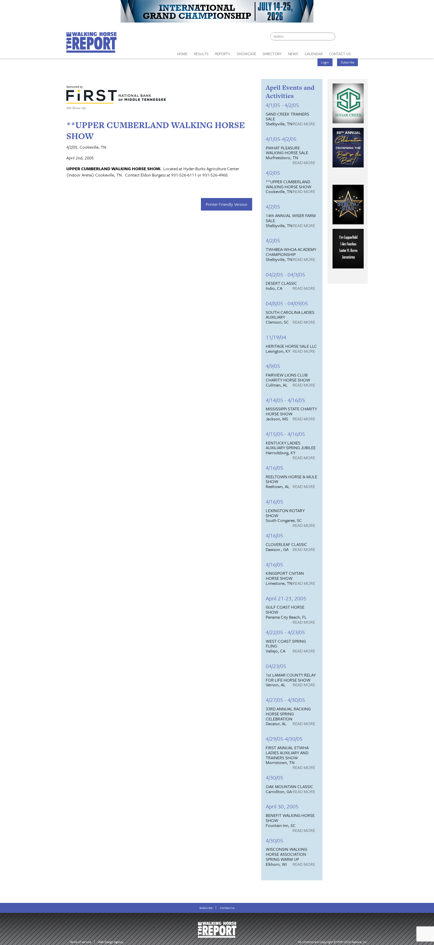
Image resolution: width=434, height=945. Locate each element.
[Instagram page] (361, 38)
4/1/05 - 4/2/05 (282, 105)
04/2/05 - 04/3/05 (285, 274)
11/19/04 (276, 337)
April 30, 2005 (282, 806)
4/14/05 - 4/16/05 (285, 400)
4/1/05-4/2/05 (281, 139)
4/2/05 (273, 172)
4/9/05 (273, 366)
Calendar (313, 53)
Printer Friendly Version (226, 204)
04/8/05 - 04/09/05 (287, 303)
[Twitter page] (351, 38)
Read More (304, 124)
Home (182, 53)
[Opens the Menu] (361, 52)
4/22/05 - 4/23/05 (285, 632)
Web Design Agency (111, 941)
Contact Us (227, 907)
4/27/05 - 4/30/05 (285, 700)
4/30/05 (274, 777)
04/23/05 (276, 666)
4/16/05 (274, 467)
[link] (182, 52)
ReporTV (222, 53)
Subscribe (347, 62)
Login (325, 62)
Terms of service (80, 941)
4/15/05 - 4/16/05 (285, 434)
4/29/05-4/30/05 (284, 738)
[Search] (331, 36)
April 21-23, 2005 (286, 598)
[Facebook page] (342, 38)
